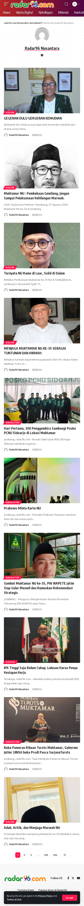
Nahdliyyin (12, 422)
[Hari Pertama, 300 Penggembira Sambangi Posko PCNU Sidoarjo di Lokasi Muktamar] (42, 400)
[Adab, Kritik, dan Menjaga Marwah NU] (42, 800)
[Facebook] (68, 878)
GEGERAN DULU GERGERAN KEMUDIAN (33, 118)
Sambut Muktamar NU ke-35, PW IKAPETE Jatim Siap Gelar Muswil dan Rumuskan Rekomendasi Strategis (39, 588)
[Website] (42, 55)
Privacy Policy (45, 896)
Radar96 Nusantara (19, 135)
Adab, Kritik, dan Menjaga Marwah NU (32, 827)
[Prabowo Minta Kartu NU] (42, 480)
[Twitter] (72, 878)
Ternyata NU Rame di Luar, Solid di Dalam (34, 273)
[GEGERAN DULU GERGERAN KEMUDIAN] (42, 90)
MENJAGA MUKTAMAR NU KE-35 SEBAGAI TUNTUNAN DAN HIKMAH (35, 350)
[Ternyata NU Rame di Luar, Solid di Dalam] (42, 245)
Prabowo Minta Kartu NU (22, 508)
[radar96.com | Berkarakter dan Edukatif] (32, 4)
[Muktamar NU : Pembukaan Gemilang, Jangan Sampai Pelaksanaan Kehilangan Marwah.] (42, 165)
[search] (66, 4)
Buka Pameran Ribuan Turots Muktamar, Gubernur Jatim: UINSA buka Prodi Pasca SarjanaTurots (41, 749)
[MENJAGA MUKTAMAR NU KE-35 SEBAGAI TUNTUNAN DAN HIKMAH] (42, 320)
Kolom (10, 112)
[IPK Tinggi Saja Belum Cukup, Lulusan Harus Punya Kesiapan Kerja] (42, 640)
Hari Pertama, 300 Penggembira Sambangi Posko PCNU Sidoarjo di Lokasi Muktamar (40, 430)
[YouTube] (78, 878)
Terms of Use (14, 899)
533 (46, 855)
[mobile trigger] (7, 4)
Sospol (10, 662)
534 (55, 855)
